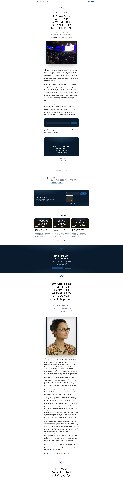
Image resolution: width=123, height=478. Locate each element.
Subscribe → (91, 1)
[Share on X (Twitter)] (57, 160)
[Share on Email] (66, 160)
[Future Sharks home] (31, 1)
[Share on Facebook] (61, 160)
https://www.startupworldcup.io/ (51, 132)
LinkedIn (60, 182)
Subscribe (83, 193)
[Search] (86, 1)
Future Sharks (54, 177)
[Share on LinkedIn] (59, 160)
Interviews (39, 1)
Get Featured (59, 1)
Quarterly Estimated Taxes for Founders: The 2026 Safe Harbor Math (61, 230)
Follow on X (54, 182)
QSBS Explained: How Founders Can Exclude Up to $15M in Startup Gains (43, 230)
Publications (53, 1)
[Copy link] (68, 160)
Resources (47, 1)
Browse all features (61, 240)
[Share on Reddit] (64, 160)
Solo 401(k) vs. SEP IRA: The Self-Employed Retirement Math (79, 230)
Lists (44, 1)
